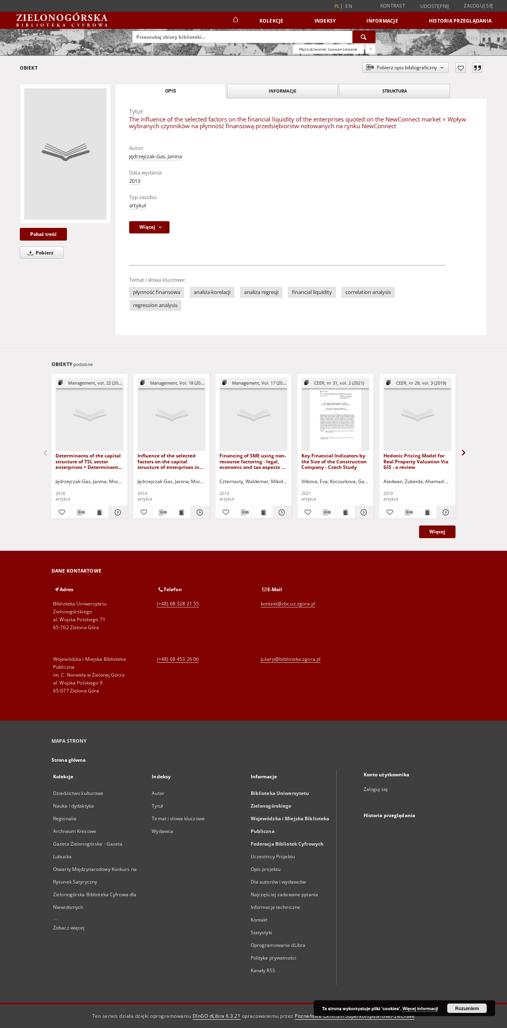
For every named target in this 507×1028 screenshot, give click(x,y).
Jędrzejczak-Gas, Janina (155, 156)
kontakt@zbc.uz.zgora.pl (288, 603)
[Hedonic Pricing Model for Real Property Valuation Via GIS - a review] (417, 414)
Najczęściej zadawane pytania (284, 894)
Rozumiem (467, 1008)
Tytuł (157, 805)
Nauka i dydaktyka (73, 805)
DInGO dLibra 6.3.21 (217, 1016)
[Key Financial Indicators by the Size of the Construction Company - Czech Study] (335, 414)
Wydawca (162, 831)
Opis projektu (266, 869)
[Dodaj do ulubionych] (460, 68)
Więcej (437, 531)
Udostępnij (434, 6)
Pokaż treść (43, 234)
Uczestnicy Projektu (273, 856)
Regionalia (64, 818)
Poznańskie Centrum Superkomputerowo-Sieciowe (355, 1016)
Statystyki (261, 932)
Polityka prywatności (273, 957)
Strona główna (68, 760)
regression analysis (155, 305)
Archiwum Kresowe (74, 831)
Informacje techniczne (276, 907)
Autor (158, 793)
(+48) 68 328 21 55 (178, 603)
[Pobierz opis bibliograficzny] (80, 512)
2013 (134, 181)
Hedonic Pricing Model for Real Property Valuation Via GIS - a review (415, 461)
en (348, 6)
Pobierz (43, 252)
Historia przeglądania (460, 20)
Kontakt (259, 919)
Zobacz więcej (69, 927)
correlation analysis (368, 292)
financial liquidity (312, 292)
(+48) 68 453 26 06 (178, 659)
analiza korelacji (212, 292)
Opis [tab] (170, 91)
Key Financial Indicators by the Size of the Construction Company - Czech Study (334, 461)
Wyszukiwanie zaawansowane (328, 49)
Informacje (382, 20)
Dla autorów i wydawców (278, 881)
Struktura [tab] (394, 91)
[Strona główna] (235, 20)
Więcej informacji (420, 1008)
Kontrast (392, 5)
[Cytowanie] (477, 68)
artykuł (137, 205)
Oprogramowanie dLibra (278, 945)
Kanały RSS (263, 970)
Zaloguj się (478, 5)
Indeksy (325, 20)
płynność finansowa (156, 292)
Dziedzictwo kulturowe (78, 793)
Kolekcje (271, 20)
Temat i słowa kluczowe (178, 818)
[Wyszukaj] (364, 36)
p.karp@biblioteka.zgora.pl (290, 659)
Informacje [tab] (282, 91)
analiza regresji (261, 292)
